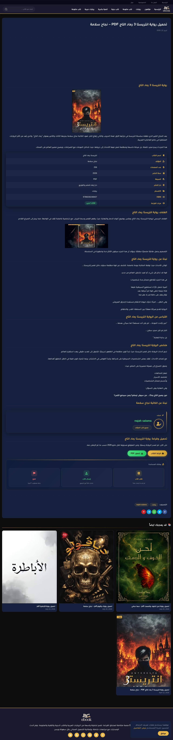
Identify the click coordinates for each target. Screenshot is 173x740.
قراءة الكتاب (156, 453)
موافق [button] (163, 733)
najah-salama (141, 505)
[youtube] (89, 735)
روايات (154, 505)
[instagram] (83, 735)
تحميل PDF (135, 453)
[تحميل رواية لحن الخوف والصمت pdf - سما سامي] (143, 567)
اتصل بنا (154, 2)
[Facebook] (164, 512)
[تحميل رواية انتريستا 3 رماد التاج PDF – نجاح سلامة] (143, 650)
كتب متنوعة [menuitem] (127, 9)
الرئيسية (165, 2)
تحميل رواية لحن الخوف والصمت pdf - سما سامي (150, 606)
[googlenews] (70, 735)
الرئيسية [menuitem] (157, 9)
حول (132, 2)
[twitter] (96, 735)
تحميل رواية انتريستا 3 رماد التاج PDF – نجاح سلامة (149, 690)
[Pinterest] (143, 512)
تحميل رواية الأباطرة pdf (46, 606)
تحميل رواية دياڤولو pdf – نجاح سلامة (97, 606)
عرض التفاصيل (139, 728)
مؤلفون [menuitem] (148, 9)
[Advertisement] (85, 57)
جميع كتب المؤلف (141, 428)
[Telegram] (149, 512)
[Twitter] (159, 512)
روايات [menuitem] (138, 9)
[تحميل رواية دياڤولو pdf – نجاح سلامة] (86, 567)
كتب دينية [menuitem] (115, 9)
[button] (19, 9)
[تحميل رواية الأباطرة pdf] (29, 567)
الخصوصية (142, 2)
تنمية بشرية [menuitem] (103, 9)
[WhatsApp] (154, 512)
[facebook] (102, 735)
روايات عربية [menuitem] (89, 9)
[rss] (76, 735)
